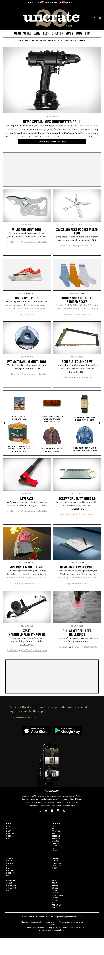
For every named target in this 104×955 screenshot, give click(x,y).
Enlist (82, 40)
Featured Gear (26, 293)
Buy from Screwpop (84, 514)
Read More (12, 241)
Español (56, 860)
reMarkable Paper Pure (77, 567)
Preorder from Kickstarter (34, 241)
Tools (55, 116)
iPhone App (41, 40)
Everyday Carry (69, 40)
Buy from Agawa (84, 377)
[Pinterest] (64, 811)
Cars (37, 33)
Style (27, 33)
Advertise (11, 885)
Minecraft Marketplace (26, 567)
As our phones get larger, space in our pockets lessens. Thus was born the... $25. (27, 235)
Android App (54, 40)
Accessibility (58, 895)
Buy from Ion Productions (34, 650)
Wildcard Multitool (26, 229)
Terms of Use (55, 886)
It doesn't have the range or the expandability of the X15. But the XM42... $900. (27, 641)
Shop (21, 40)
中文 (53, 870)
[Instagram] (58, 811)
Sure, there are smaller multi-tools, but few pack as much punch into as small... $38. (77, 238)
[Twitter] (40, 811)
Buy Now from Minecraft (26, 583)
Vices (69, 33)
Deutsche (57, 865)
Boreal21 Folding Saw (77, 361)
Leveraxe (26, 498)
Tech (46, 33)
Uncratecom (35, 2)
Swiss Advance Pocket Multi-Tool (77, 231)
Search (94, 17)
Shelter (57, 33)
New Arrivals (56, 829)
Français (56, 863)
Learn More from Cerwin (84, 646)
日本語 (54, 868)
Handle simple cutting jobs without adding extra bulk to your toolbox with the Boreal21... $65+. (77, 368)
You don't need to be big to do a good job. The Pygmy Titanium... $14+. (26, 367)
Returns (10, 870)
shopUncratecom (54, 2)
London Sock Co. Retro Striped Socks (77, 300)
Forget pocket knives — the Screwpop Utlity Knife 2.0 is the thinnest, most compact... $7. (77, 505)
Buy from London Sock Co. (77, 314)
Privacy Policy (56, 891)
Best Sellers (56, 834)
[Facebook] (52, 811)
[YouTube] (46, 811)
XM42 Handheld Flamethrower (27, 632)
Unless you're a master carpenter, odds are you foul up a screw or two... (77, 640)
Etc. (8, 838)
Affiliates (11, 888)
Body (79, 33)
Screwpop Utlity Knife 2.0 (77, 498)
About (9, 883)
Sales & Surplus (56, 844)
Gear (17, 33)
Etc (87, 33)
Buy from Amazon (84, 245)
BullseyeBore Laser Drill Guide (77, 632)
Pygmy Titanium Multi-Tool (26, 361)
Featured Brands (56, 839)
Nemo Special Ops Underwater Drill (52, 121)
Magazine (30, 40)
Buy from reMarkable (77, 583)
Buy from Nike (27, 314)
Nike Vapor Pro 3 (27, 298)
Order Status (9, 861)
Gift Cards (55, 849)
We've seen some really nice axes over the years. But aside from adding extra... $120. (27, 504)
